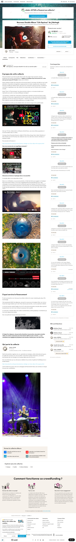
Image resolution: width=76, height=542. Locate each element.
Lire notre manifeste (59, 534)
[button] (2, 540)
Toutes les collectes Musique (38, 16)
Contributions (32, 57)
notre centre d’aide (46, 511)
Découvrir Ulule (60, 520)
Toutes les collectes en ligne (59, 46)
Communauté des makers (33, 518)
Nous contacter (60, 522)
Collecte (5, 57)
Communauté (16, 1)
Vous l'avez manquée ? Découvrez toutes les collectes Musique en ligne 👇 (60, 42)
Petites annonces (30, 527)
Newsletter (59, 527)
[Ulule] (20, 540)
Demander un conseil (31, 524)
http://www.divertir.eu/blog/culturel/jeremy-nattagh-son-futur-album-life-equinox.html (23, 143)
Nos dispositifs (45, 525)
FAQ (17, 57)
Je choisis (13, 536)
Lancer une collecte (8, 1)
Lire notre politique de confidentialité (8, 532)
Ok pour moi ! (22, 536)
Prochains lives (30, 520)
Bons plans (29, 522)
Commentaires (41, 57)
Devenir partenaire (46, 522)
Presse (58, 525)
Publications (23, 57)
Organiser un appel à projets (48, 524)
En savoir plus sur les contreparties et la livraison (59, 317)
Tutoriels (29, 525)
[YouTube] (43, 540)
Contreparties (12, 57)
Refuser (5, 536)
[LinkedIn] (40, 540)
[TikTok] (35, 540)
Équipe (58, 524)
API (43, 527)
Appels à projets (46, 520)
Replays (28, 529)
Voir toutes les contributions (55, 357)
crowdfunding (5, 495)
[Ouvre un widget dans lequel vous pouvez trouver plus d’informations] (71, 539)
